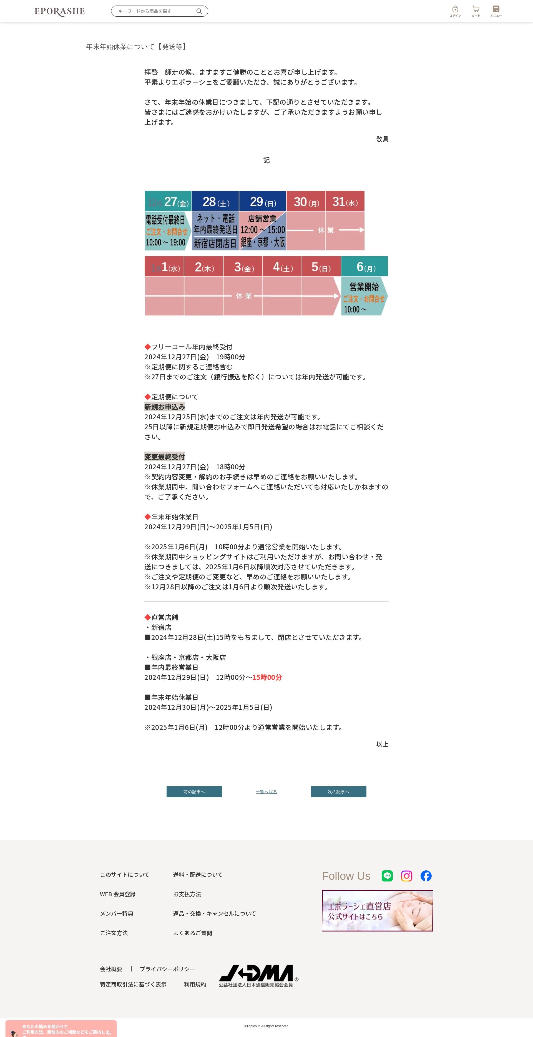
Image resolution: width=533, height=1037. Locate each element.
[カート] (476, 9)
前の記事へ (194, 791)
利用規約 (195, 984)
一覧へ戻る (266, 791)
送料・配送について (198, 874)
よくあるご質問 (192, 933)
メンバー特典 (116, 913)
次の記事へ (339, 791)
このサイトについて (125, 874)
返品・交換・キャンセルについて (214, 913)
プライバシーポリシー (167, 969)
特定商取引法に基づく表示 (133, 984)
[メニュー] (496, 9)
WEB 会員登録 (117, 894)
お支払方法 (187, 894)
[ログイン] (455, 9)
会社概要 (111, 969)
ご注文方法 (114, 933)
